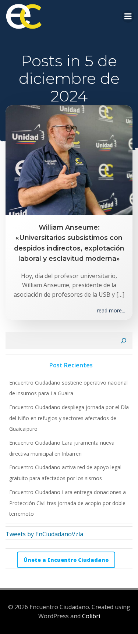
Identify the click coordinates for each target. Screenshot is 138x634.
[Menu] (128, 16)
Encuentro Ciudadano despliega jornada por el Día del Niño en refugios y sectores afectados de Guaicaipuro (69, 418)
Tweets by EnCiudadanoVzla (44, 534)
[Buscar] (123, 340)
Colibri (91, 616)
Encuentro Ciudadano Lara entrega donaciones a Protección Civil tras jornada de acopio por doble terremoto (67, 503)
